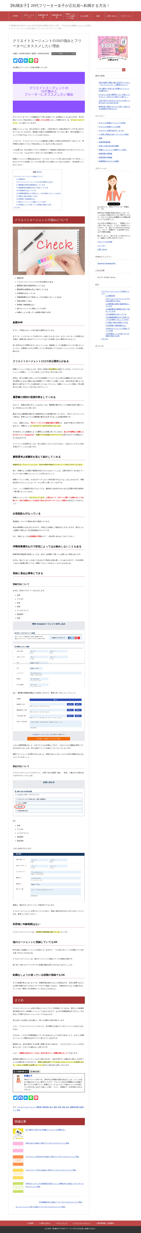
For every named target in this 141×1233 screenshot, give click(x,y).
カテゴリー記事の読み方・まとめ (111, 130)
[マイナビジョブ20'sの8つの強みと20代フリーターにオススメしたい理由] (18, 1160)
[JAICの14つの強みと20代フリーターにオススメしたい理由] (18, 1147)
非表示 (39, 172)
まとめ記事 (84, 16)
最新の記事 (36, 1071)
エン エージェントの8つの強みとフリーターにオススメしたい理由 (40, 1207)
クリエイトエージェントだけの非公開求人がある (34, 182)
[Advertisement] (113, 365)
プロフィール (126, 16)
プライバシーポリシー (82, 1223)
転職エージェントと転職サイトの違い (70, 16)
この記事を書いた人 (22, 1071)
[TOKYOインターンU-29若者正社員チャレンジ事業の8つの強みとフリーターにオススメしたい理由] (18, 1187)
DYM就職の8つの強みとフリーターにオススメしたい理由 (60, 1202)
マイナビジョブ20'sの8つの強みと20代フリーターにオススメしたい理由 (52, 1157)
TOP (34, 25)
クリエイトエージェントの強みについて (28, 176)
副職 (100, 138)
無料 (55, 1107)
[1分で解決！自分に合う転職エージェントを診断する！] (18, 1133)
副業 (98, 16)
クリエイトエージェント (26, 1107)
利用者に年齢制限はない (26, 199)
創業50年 (20, 179)
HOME (15, 16)
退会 (18, 1110)
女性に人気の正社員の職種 (109, 146)
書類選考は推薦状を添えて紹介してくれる (32, 188)
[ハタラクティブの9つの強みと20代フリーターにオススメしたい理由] (18, 1174)
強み (51, 1107)
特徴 (59, 1107)
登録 (63, 1107)
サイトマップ (62, 1223)
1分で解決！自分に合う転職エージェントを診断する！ (45, 1130)
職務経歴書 (74, 1107)
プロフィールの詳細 (104, 242)
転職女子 (28, 1076)
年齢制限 (45, 1107)
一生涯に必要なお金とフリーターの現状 (114, 134)
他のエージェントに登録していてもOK (31, 202)
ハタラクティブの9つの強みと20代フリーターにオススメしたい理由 (50, 1170)
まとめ (17, 207)
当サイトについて (29, 16)
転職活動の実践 (57, 16)
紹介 (67, 1107)
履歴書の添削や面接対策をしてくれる (30, 185)
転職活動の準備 (43, 16)
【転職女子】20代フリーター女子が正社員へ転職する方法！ (59, 5)
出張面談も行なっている (26, 190)
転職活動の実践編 (105, 153)
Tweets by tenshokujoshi (106, 263)
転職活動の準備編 (105, 157)
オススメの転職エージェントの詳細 (63, 53)
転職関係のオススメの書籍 (109, 161)
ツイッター (101, 245)
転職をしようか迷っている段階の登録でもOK (33, 205)
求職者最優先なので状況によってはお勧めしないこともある (38, 193)
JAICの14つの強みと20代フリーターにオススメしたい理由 (47, 1143)
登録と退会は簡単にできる (26, 196)
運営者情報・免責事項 (105, 1223)
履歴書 (38, 1107)
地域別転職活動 (104, 142)
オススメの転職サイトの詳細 (109, 127)
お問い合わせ (112, 16)
